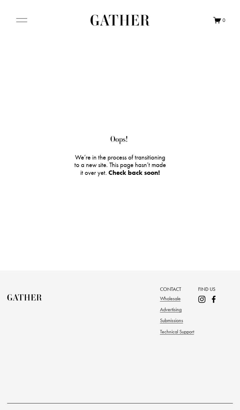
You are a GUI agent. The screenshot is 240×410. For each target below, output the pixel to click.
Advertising (171, 309)
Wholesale (170, 298)
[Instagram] (202, 299)
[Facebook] (214, 299)
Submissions (171, 320)
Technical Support (177, 332)
